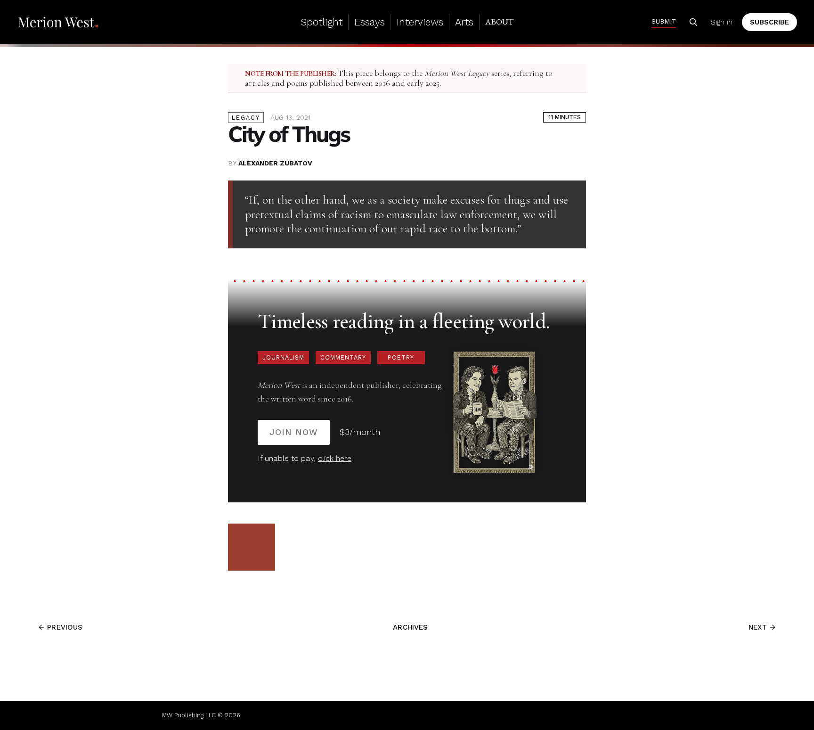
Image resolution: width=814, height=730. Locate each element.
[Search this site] (693, 22)
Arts (464, 22)
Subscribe (769, 22)
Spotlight (321, 22)
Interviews (420, 22)
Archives (410, 627)
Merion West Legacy (456, 73)
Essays (369, 22)
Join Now (293, 432)
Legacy (246, 117)
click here (334, 458)
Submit (663, 21)
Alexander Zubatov (275, 163)
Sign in (722, 22)
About (499, 21)
